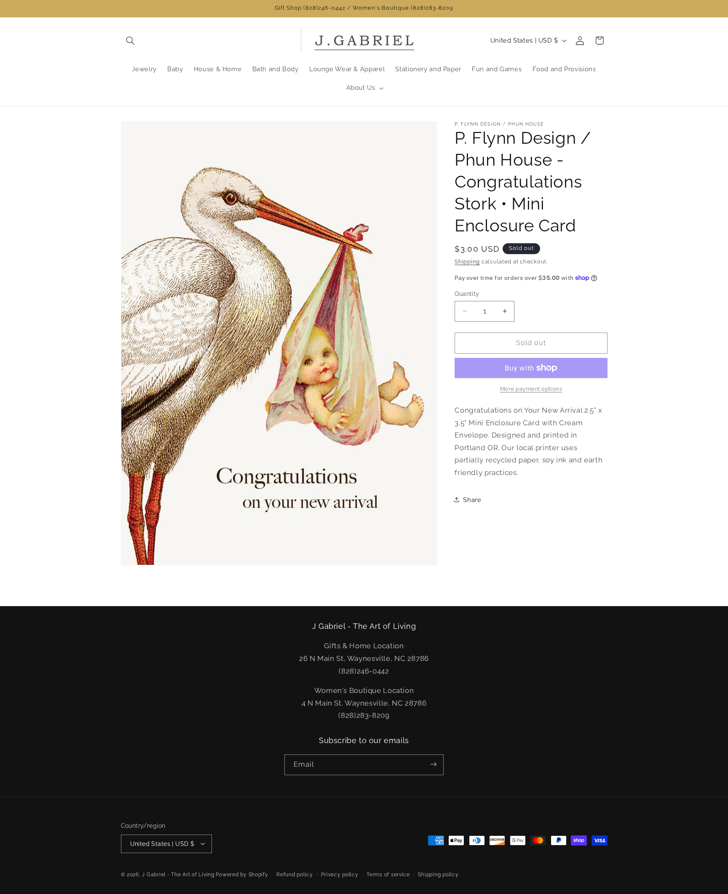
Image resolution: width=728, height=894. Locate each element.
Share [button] (472, 499)
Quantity (467, 293)
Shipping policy (438, 874)
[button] (130, 40)
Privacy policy (339, 874)
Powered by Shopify (242, 874)
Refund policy (294, 874)
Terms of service (388, 874)
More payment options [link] (531, 389)
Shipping (467, 261)
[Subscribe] (433, 764)
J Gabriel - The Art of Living (178, 874)
